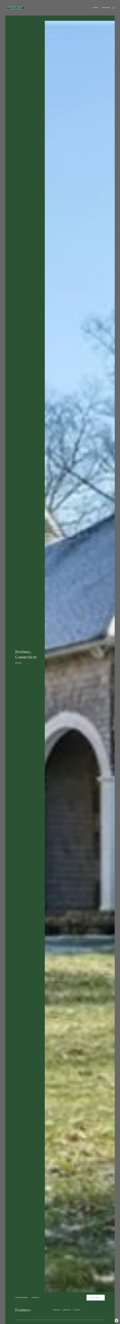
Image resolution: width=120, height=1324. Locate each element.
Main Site (95, 7)
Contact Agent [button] (94, 1297)
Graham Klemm (106, 7)
